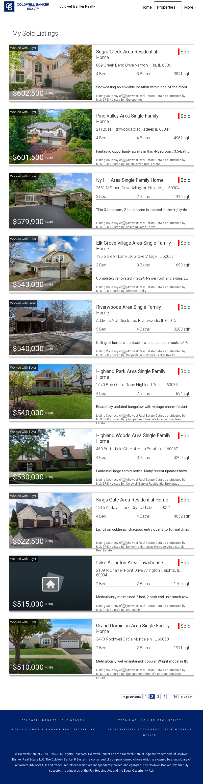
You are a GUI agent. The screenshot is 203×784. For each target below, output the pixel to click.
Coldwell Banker (39, 720)
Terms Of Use (132, 720)
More (191, 10)
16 (175, 696)
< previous (132, 696)
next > (186, 696)
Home (146, 7)
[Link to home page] (29, 6)
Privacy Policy (166, 720)
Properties (168, 10)
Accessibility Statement (134, 729)
